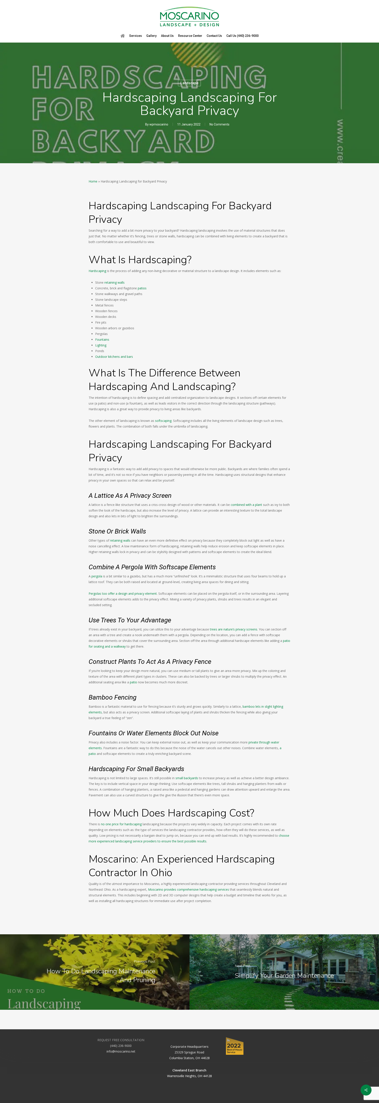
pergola (96, 576)
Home (93, 181)
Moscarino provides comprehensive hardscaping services (188, 889)
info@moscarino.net (121, 1051)
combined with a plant (246, 505)
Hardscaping (97, 271)
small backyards (186, 778)
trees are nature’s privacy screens (233, 629)
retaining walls (114, 282)
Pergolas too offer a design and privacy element (123, 593)
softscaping (163, 421)
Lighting (100, 345)
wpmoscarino (158, 124)
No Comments (219, 124)
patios (142, 288)
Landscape (189, 83)
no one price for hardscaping (121, 824)
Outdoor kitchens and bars (114, 357)
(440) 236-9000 (121, 1046)
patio (133, 682)
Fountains (102, 339)
